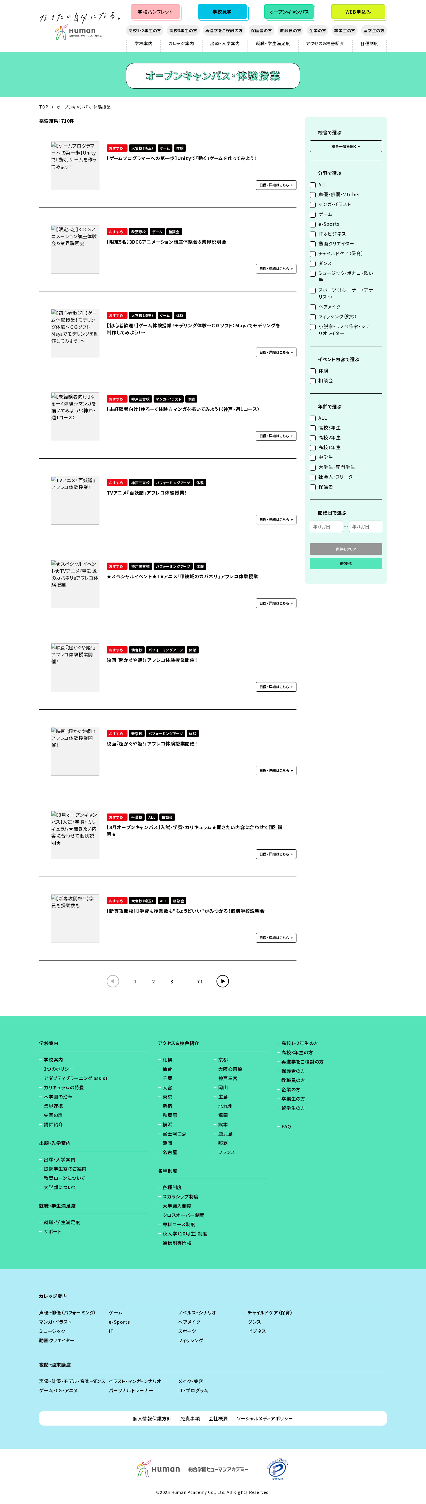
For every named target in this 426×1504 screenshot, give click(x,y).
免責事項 (190, 1418)
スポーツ (187, 1330)
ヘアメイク (329, 306)
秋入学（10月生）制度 (185, 1233)
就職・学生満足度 (273, 43)
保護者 (325, 486)
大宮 (167, 1087)
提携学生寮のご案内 (65, 1168)
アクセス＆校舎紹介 (325, 43)
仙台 (167, 1068)
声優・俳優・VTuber (339, 194)
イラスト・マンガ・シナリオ (135, 1381)
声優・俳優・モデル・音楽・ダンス (72, 1381)
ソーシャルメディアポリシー (265, 1418)
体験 (323, 370)
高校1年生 (329, 447)
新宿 (167, 1105)
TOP (43, 107)
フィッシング (190, 1340)
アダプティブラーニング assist (76, 1078)
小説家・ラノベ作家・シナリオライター (344, 330)
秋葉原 (170, 1115)
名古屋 (170, 1152)
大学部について (60, 1187)
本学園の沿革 (58, 1096)
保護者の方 (261, 30)
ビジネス (257, 1330)
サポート (52, 1231)
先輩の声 (53, 1115)
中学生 (325, 456)
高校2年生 (329, 437)
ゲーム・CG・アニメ (58, 1390)
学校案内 (143, 43)
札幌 (167, 1059)
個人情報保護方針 (152, 1418)
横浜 (167, 1124)
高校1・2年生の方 (144, 30)
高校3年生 (329, 427)
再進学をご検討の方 (224, 30)
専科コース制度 (179, 1224)
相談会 (325, 380)
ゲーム (325, 213)
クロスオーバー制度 (184, 1214)
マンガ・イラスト (334, 204)
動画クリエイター (336, 243)
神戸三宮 (228, 1078)
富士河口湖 (175, 1133)
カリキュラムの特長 (64, 1087)
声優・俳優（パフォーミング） (67, 1312)
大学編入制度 (177, 1205)
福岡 (223, 1115)
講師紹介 (53, 1124)
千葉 (167, 1078)
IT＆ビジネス (332, 233)
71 (200, 981)
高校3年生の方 (183, 30)
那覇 (223, 1142)
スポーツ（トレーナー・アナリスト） (345, 293)
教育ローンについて (64, 1177)
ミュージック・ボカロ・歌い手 (345, 276)
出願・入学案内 (225, 43)
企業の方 (317, 30)
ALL (322, 184)
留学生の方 (374, 30)
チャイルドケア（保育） (341, 253)
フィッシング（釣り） (337, 316)
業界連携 (53, 1105)
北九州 (225, 1105)
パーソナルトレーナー (131, 1390)
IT (111, 1330)
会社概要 (218, 1418)
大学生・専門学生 (336, 466)
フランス (226, 1152)
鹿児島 (225, 1133)
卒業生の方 (344, 30)
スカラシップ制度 (181, 1196)
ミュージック (52, 1330)
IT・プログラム (193, 1390)
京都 (223, 1059)
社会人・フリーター (338, 476)
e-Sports (328, 223)
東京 (167, 1096)
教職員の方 (290, 30)
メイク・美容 (190, 1381)
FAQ (286, 1126)
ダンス (325, 263)
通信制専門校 (177, 1242)
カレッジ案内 (181, 43)
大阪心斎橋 (230, 1068)
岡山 (223, 1087)
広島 (223, 1096)
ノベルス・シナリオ (197, 1312)
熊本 (223, 1124)
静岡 (167, 1142)
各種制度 (369, 43)
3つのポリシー (59, 1068)
